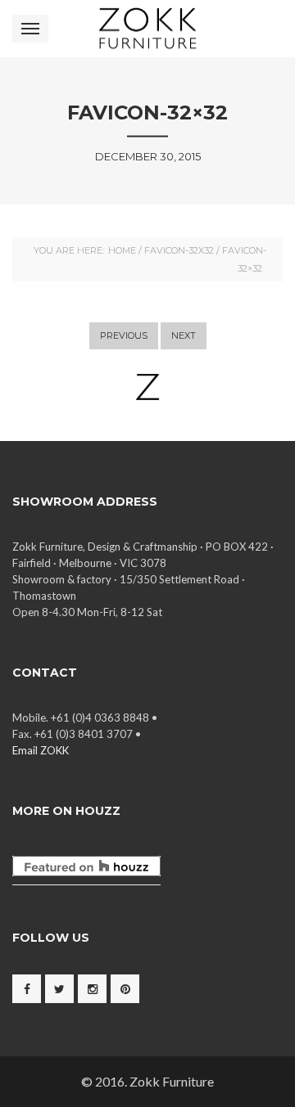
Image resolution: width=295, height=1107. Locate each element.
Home (122, 250)
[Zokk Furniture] (147, 28)
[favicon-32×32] (147, 387)
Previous (124, 335)
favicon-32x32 (179, 250)
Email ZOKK (40, 750)
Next (183, 335)
